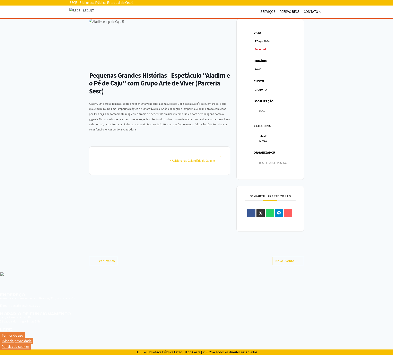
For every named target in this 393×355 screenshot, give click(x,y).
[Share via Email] (288, 213)
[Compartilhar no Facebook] (251, 213)
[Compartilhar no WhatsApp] (270, 213)
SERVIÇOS (268, 11)
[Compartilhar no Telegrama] (279, 213)
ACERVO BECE (289, 11)
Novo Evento (284, 261)
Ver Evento (107, 261)
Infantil (263, 136)
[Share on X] (260, 213)
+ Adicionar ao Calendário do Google (192, 161)
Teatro (263, 141)
